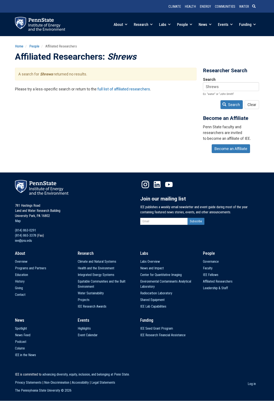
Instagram (145, 184)
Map (18, 221)
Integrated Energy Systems (96, 275)
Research (141, 24)
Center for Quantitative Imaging (161, 275)
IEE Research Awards (92, 306)
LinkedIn (157, 184)
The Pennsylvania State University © (43, 390)
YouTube (168, 184)
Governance (211, 261)
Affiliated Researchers (217, 281)
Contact (20, 295)
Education (21, 275)
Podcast (20, 342)
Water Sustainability (91, 293)
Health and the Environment (96, 268)
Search (209, 79)
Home (19, 46)
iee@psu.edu (23, 241)
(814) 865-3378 (25, 235)
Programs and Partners (30, 268)
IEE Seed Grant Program (156, 328)
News (203, 24)
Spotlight (21, 328)
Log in (252, 384)
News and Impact (152, 268)
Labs (163, 24)
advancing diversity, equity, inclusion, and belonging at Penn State (85, 374)
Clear (251, 104)
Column (20, 348)
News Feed (22, 335)
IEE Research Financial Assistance (163, 335)
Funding (245, 24)
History (20, 281)
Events (223, 24)
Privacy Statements (28, 382)
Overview (21, 261)
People (183, 24)
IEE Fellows (210, 275)
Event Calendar (88, 335)
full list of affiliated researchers (123, 89)
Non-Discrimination (56, 382)
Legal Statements (103, 382)
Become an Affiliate (230, 148)
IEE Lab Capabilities (153, 306)
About (119, 24)
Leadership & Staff (215, 288)
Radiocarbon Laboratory (156, 293)
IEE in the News (25, 355)
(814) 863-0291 (25, 230)
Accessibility (80, 382)
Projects (83, 300)
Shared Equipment (152, 300)
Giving (19, 288)
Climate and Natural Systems (97, 261)
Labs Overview (150, 261)
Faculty (208, 268)
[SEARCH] (255, 6)
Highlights (84, 328)
